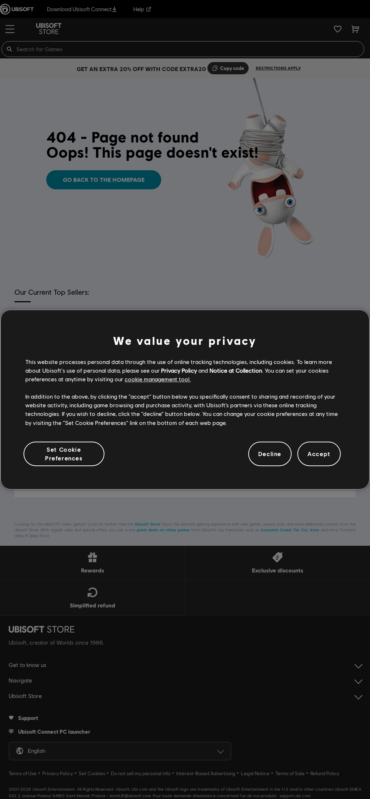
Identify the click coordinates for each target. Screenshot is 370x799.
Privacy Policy (179, 370)
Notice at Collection (236, 370)
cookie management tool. (158, 379)
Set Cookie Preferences (64, 453)
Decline (269, 453)
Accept (319, 453)
